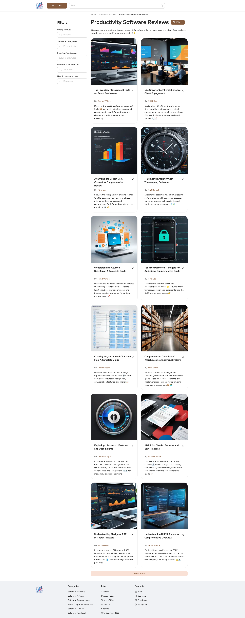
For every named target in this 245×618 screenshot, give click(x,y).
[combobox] (115, 6)
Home (93, 14)
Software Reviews (107, 14)
